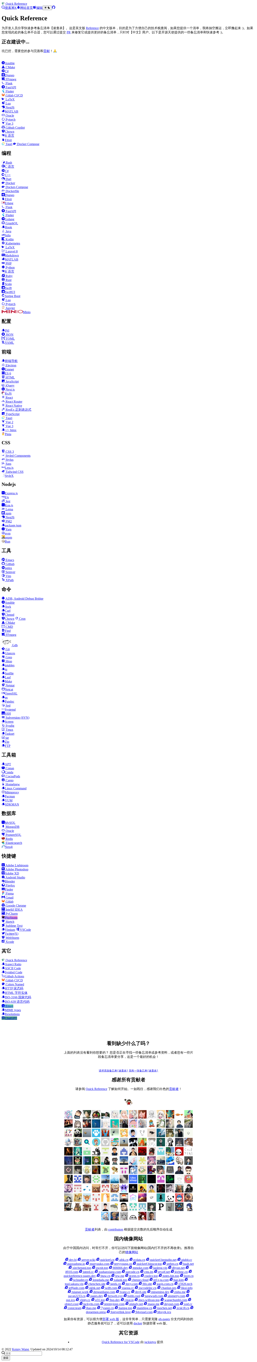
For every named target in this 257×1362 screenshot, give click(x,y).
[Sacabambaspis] (114, 1210)
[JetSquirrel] (170, 1182)
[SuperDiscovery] (87, 1145)
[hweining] (151, 1145)
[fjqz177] (170, 1154)
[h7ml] (124, 1117)
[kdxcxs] (96, 1154)
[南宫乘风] (133, 1117)
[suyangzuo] (161, 1173)
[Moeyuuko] (124, 1219)
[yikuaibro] (142, 1200)
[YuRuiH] (142, 1126)
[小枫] (188, 1163)
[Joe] (179, 1191)
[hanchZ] (161, 1191)
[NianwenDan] (105, 1219)
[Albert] (161, 1136)
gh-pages (164, 1319)
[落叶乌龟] (179, 1163)
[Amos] (142, 1136)
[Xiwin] (105, 1210)
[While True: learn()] (188, 1200)
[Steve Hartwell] (114, 1117)
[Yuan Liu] (124, 1126)
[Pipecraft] (161, 1210)
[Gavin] (161, 1154)
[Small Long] (77, 1145)
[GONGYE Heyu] (77, 1191)
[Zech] (161, 1200)
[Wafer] (77, 1210)
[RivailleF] (133, 1210)
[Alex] (151, 1117)
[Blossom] (114, 1126)
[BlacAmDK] (77, 1200)
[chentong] (170, 1191)
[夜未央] (77, 1173)
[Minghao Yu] (133, 1219)
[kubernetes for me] (105, 1154)
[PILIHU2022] (179, 1210)
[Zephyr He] (151, 1200)
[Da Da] (170, 1136)
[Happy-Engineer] (68, 1210)
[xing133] (124, 1173)
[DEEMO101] (142, 1191)
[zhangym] (96, 1117)
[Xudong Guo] (133, 1154)
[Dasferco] (124, 1191)
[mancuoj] (133, 1136)
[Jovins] (68, 1145)
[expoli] (179, 1117)
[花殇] (114, 1200)
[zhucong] (133, 1200)
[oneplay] (114, 1136)
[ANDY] (105, 1200)
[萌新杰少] (170, 1126)
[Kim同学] (96, 1126)
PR (69, 32)
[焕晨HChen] (170, 1163)
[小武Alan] (96, 1136)
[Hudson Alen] (133, 1173)
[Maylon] (87, 1117)
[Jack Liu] (179, 1136)
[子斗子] (68, 1173)
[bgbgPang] (96, 1163)
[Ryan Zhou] (124, 1210)
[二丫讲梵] (68, 1126)
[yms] (114, 1173)
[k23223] (188, 1117)
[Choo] (151, 1191)
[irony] (170, 1145)
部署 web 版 (110, 1319)
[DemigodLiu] (114, 1191)
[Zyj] (114, 1163)
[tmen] (142, 1173)
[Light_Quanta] (151, 1182)
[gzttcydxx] (124, 1154)
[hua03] (133, 1145)
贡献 (46, 51)
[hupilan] (142, 1145)
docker (138, 1323)
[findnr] (105, 1145)
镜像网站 (131, 1252)
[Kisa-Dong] (161, 1182)
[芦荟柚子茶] (161, 1163)
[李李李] (179, 1200)
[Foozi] (87, 1191)
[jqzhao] (68, 1154)
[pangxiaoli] (124, 1136)
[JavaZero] (188, 1182)
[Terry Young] (87, 1210)
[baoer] (170, 1117)
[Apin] (151, 1136)
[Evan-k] (87, 1154)
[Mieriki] (142, 1219)
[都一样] (124, 1163)
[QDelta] (142, 1210)
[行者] (142, 1163)
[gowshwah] (142, 1154)
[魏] (179, 1126)
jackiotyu (150, 1342)
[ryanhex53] (105, 1136)
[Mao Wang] (124, 1182)
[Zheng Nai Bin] (133, 1163)
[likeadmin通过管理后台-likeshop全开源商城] (133, 1182)
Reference (92, 28)
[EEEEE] (105, 1191)
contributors (115, 1229)
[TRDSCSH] (96, 1210)
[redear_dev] (114, 1145)
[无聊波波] (87, 1173)
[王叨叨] (77, 1136)
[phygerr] (179, 1173)
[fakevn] (179, 1154)
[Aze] (87, 1200)
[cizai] (77, 1163)
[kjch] (124, 1145)
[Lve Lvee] (87, 1136)
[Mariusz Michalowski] (151, 1219)
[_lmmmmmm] (105, 1163)
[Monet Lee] (114, 1219)
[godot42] (151, 1154)
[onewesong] (68, 1182)
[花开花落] (151, 1163)
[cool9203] (188, 1154)
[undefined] (77, 1126)
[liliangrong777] (105, 1182)
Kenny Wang (20, 1349)
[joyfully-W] (188, 1145)
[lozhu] (96, 1182)
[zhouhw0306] (105, 1173)
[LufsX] (161, 1117)
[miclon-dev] (77, 1182)
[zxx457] (96, 1173)
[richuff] (161, 1126)
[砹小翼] (142, 1117)
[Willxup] (133, 1126)
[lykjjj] (87, 1182)
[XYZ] (96, 1145)
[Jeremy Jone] (179, 1182)
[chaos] (151, 1126)
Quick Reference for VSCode (121, 1342)
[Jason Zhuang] (188, 1136)
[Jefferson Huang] (105, 1117)
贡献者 (174, 1089)
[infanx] (161, 1145)
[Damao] (133, 1191)
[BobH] (188, 1191)
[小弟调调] (128, 1105)
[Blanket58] (68, 1200)
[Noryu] (188, 1210)
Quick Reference (96, 1089)
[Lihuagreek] (142, 1182)
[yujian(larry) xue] (114, 1154)
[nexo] (170, 1173)
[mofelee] (77, 1117)
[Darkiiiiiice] (87, 1126)
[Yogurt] (170, 1200)
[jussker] (77, 1154)
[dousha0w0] (96, 1200)
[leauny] (114, 1182)
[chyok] (87, 1163)
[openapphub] (188, 1173)
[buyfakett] (188, 1126)
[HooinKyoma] (68, 1191)
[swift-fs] (151, 1173)
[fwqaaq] (68, 1117)
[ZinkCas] (124, 1200)
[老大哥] (68, 1136)
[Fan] (96, 1191)
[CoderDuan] (68, 1163)
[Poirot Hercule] (151, 1210)
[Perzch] (170, 1210)
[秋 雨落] (105, 1126)
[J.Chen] (179, 1145)
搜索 (5, 1357)
